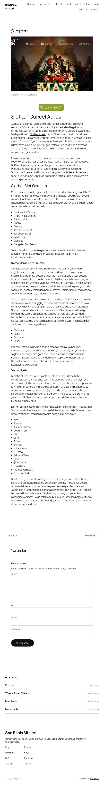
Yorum (14, 574)
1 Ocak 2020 (94, 685)
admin (22, 95)
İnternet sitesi (16, 629)
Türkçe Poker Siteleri (17, 693)
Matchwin (11, 701)
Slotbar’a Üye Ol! (51, 107)
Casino (15, 192)
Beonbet (13, 535)
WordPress (94, 778)
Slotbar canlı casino (22, 299)
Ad (12, 605)
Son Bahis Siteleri (11, 6)
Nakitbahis (90, 535)
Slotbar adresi (38, 134)
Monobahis (11, 709)
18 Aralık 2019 (93, 709)
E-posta (15, 617)
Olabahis (10, 685)
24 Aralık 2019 (93, 693)
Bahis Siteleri (32, 95)
